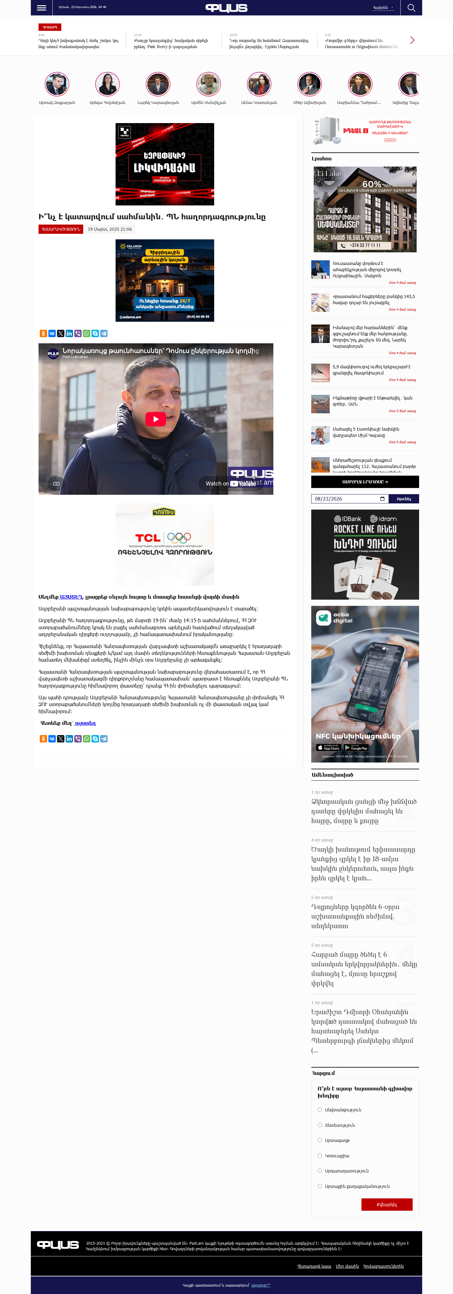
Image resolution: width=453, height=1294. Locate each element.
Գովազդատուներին (383, 1266)
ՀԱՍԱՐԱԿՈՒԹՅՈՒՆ (61, 229)
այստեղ (85, 723)
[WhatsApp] (86, 333)
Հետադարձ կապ (314, 1266)
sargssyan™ (261, 1285)
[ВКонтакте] (52, 333)
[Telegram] (104, 333)
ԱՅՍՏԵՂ (70, 597)
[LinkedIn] (69, 333)
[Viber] (78, 333)
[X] (60, 333)
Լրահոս (322, 158)
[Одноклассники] (43, 333)
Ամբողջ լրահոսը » (365, 481)
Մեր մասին (347, 1266)
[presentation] (391, 43)
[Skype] (95, 333)
